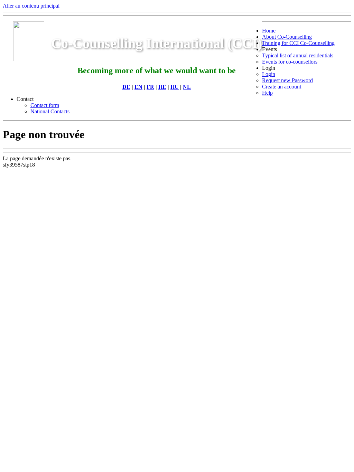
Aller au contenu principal (31, 6)
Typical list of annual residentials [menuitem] (297, 55)
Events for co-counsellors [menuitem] (289, 62)
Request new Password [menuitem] (287, 80)
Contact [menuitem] (25, 99)
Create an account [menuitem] (281, 86)
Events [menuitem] (269, 49)
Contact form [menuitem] (44, 105)
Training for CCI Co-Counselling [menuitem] (298, 43)
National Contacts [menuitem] (49, 111)
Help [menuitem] (267, 93)
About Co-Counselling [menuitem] (287, 37)
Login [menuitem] (268, 68)
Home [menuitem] (269, 31)
